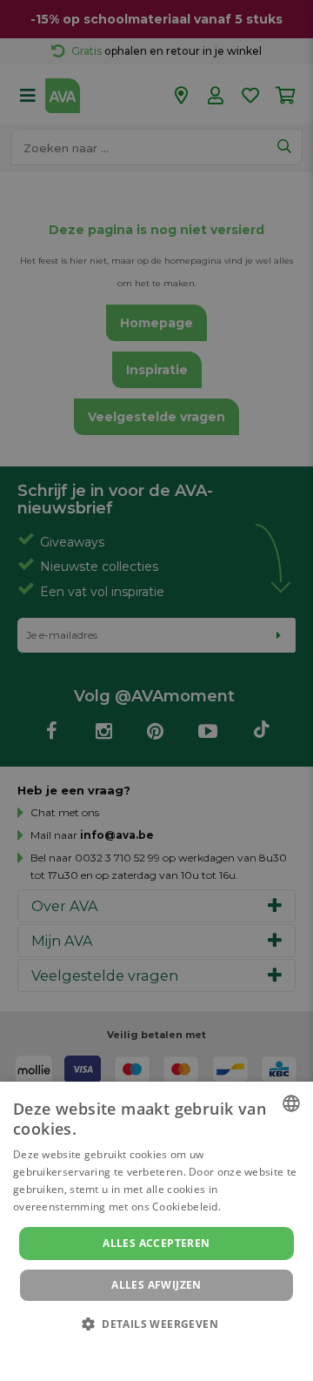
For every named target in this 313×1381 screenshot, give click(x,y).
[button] (156, 1323)
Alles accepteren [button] (156, 1243)
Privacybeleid (145, 1348)
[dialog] (156, 1231)
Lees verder (253, 1206)
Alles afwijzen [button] (156, 1284)
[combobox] (291, 1103)
